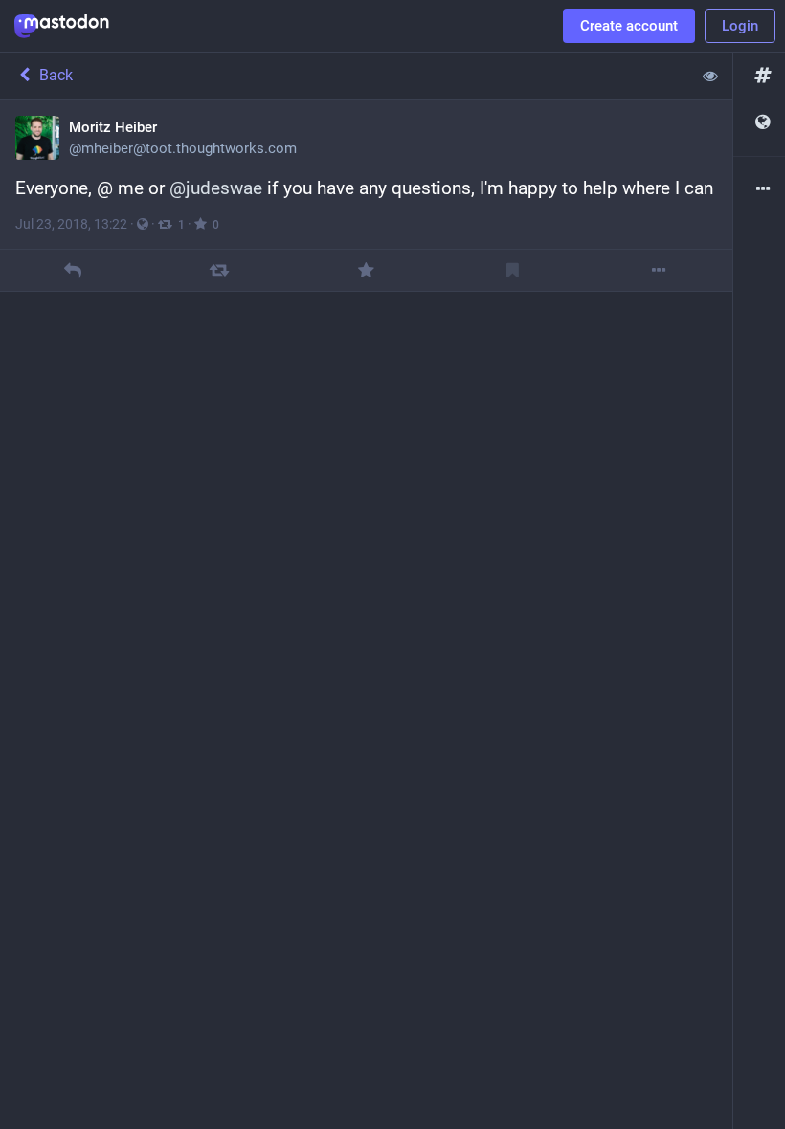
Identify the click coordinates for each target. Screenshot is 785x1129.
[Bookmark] (513, 270)
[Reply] (73, 270)
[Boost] (220, 270)
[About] (759, 189)
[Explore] (759, 76)
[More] (659, 270)
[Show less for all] (710, 76)
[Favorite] (366, 270)
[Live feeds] (759, 123)
